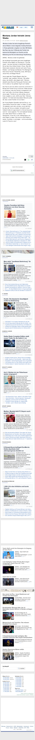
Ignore (27, 694)
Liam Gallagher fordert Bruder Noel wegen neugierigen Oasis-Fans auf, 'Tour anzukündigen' (16, 563)
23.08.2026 (6, 682)
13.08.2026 (18, 682)
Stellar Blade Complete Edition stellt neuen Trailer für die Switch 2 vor (16, 337)
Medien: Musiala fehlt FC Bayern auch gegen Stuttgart (17, 412)
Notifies (32, 694)
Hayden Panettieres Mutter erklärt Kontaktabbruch (13, 650)
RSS (28, 728)
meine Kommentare (21, 694)
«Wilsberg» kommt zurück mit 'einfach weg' (16, 399)
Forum (7, 728)
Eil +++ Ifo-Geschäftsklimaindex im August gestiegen (18, 289)
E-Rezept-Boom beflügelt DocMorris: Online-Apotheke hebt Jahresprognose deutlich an (17, 449)
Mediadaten (20, 726)
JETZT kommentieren (18, 170)
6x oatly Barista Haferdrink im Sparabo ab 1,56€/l (18, 240)
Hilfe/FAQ (21, 728)
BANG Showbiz (24, 40)
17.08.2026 (6, 691)
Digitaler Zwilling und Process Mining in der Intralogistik (19, 509)
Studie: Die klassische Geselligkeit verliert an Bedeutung (16, 300)
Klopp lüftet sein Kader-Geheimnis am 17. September (18, 439)
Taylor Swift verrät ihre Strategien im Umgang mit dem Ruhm (17, 549)
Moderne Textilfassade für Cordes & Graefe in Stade (18, 510)
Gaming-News (7, 331)
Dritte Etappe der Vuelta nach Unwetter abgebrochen (18, 435)
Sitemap (3, 726)
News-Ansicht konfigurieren (27, 693)
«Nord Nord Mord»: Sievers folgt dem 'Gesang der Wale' (19, 398)
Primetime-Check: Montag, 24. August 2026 (16, 401)
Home (31, 726)
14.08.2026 (18, 680)
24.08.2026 (6, 679)
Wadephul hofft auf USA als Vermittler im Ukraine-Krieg (19, 290)
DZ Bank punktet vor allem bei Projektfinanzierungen (18, 473)
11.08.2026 (18, 685)
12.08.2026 (18, 683)
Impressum (26, 726)
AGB (15, 726)
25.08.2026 (6, 677)
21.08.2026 (6, 685)
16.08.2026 (18, 677)
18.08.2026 (6, 690)
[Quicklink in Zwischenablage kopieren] (30, 156)
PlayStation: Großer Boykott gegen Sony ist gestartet (18, 360)
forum (32, 173)
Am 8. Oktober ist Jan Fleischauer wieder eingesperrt (16, 373)
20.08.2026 (6, 687)
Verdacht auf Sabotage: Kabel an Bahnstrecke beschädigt (19, 326)
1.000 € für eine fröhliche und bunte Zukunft (16, 487)
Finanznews (6, 442)
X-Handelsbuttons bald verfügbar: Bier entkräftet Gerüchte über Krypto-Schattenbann (17, 636)
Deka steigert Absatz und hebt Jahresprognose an (18, 475)
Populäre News (19, 690)
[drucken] (32, 156)
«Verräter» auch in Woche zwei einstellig (15, 403)
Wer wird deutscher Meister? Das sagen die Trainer (18, 432)
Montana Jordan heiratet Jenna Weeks (16, 36)
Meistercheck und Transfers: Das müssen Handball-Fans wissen (16, 623)
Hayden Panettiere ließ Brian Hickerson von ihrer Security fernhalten (14, 207)
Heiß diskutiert (19, 691)
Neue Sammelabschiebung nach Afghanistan (16, 284)
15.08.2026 (18, 679)
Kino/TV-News (7, 367)
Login (21, 27)
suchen (22, 668)
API (25, 728)
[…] (5, 227)
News (11, 728)
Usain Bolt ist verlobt (9, 577)
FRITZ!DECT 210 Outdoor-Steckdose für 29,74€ (17, 321)
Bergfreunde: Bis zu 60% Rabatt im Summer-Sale (18, 234)
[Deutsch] (17, 27)
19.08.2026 (6, 688)
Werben (16, 728)
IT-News (5, 293)
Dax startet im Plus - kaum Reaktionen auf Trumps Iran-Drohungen (16, 594)
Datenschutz (9, 726)
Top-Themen (6, 256)
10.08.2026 (18, 686)
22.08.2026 (6, 684)
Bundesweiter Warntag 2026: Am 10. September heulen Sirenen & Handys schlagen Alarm (17, 609)
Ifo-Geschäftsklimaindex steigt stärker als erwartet (17, 285)
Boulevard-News (9, 200)
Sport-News (6, 406)
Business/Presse (8, 481)
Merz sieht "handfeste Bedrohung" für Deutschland (17, 262)
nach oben (29, 730)
